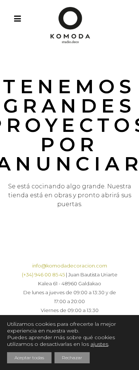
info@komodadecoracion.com (69, 266)
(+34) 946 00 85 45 (43, 275)
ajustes (99, 344)
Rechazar (72, 357)
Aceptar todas (29, 357)
